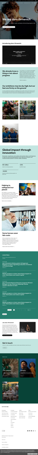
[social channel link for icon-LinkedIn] (28, 431)
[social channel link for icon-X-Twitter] (35, 431)
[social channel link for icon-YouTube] (32, 431)
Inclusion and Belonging (31, 416)
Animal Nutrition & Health (5, 416)
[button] (32, 3)
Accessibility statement (5, 447)
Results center (21, 413)
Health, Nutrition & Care (5, 414)
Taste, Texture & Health (5, 413)
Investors (20, 410)
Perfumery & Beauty (4, 411)
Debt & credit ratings (22, 417)
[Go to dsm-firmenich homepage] (5, 3)
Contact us (12, 427)
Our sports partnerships (14, 411)
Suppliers (12, 425)
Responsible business (14, 416)
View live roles (30, 413)
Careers (29, 410)
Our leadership (13, 414)
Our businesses (4, 410)
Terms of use (3, 439)
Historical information (22, 416)
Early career (30, 417)
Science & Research (13, 419)
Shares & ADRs (21, 414)
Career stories (30, 414)
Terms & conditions (4, 442)
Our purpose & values (14, 413)
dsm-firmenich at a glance (23, 411)
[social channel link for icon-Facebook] (30, 431)
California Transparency (5, 444)
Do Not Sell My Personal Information (29, 451)
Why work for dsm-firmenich (32, 411)
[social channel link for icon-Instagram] (33, 431)
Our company (12, 410)
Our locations (12, 422)
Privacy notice (4, 437)
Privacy (23, 451)
